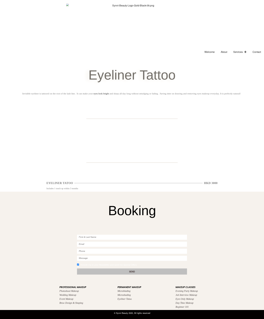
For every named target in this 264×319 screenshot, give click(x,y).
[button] (4, 138)
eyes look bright (101, 93)
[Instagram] (119, 226)
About (224, 52)
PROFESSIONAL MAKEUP (72, 287)
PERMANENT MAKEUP (129, 287)
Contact (257, 52)
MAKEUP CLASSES (185, 287)
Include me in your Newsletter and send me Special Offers (109, 265)
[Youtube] (144, 226)
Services (238, 52)
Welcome (209, 52)
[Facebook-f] (132, 226)
